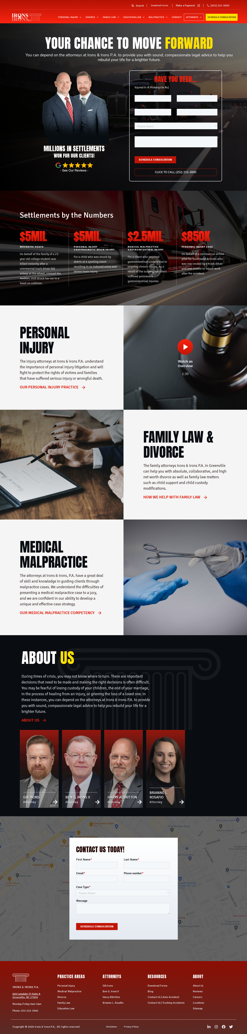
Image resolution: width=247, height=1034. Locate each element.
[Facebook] (223, 1027)
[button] (133, 7)
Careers (197, 997)
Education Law (132, 17)
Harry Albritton (111, 997)
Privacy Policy (131, 1026)
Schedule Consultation (222, 17)
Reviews (198, 991)
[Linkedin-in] (209, 1027)
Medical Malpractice (69, 991)
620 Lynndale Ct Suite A (26, 994)
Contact (177, 17)
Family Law (109, 17)
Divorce (90, 17)
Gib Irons (108, 985)
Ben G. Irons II (111, 991)
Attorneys (192, 17)
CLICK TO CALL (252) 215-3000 (175, 172)
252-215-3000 (29, 1010)
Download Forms (159, 5)
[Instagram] (216, 1027)
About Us (198, 985)
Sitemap (197, 1008)
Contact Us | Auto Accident (163, 997)
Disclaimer (111, 1026)
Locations (198, 1002)
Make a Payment (185, 5)
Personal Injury (68, 17)
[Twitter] (231, 1027)
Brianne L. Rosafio (113, 1002)
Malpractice (156, 17)
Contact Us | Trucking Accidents (166, 1002)
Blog (150, 991)
